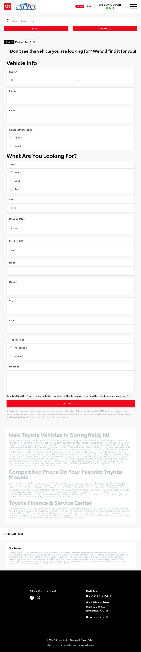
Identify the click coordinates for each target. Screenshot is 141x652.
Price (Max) (16, 240)
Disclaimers (95, 616)
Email (13, 110)
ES (91, 6)
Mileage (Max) (17, 219)
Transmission (17, 339)
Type (12, 164)
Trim (11, 301)
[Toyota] (7, 6)
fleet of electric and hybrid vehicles (61, 442)
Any (17, 189)
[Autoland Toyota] (26, 6)
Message (14, 366)
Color (12, 320)
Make (12, 262)
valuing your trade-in (81, 508)
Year (12, 199)
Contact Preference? (22, 129)
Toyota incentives (72, 485)
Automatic (21, 347)
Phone (12, 91)
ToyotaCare (15, 463)
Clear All (9, 41)
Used (17, 180)
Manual (19, 356)
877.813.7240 (110, 4)
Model (13, 282)
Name (13, 71)
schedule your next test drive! (39, 465)
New (17, 172)
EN (81, 6)
